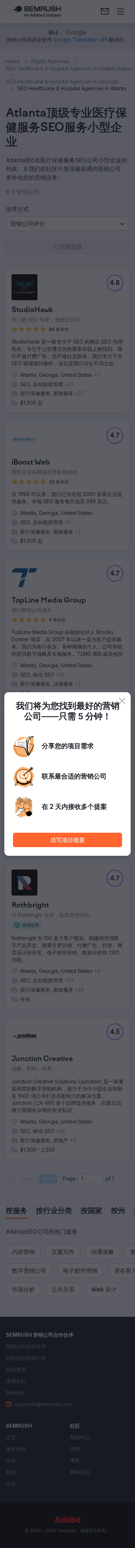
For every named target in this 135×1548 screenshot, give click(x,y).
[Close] (122, 701)
